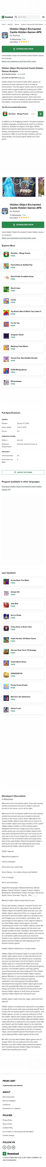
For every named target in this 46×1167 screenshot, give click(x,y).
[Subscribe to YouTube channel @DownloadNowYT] (13, 1147)
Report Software (24, 472)
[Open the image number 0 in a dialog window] (19, 187)
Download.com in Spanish (11, 1109)
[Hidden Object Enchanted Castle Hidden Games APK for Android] (5, 35)
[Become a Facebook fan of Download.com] (4, 1147)
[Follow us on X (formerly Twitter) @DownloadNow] (9, 1147)
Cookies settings (8, 1136)
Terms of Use (7, 1124)
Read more (21, 78)
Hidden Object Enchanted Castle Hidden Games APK (26, 32)
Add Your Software (9, 1101)
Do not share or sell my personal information (18, 1132)
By (15, 39)
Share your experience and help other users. (19, 61)
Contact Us (6, 1105)
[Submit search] (16, 17)
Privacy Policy (7, 1120)
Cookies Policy (8, 1128)
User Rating (14, 42)
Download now (24, 49)
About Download (8, 1097)
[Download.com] (7, 17)
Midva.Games (8, 799)
